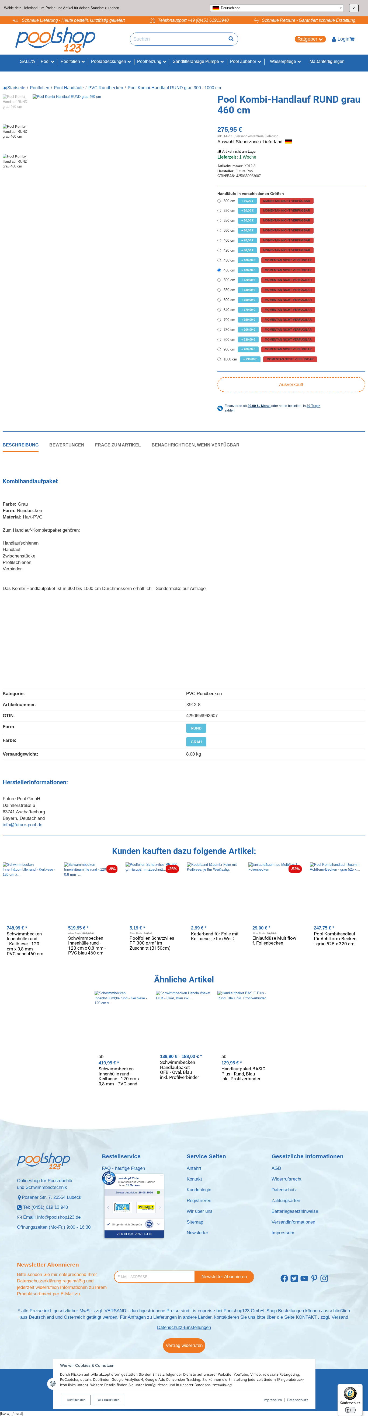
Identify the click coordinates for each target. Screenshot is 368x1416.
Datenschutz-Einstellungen (184, 1327)
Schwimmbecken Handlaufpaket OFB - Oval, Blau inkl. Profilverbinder (179, 1070)
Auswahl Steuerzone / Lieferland (250, 141)
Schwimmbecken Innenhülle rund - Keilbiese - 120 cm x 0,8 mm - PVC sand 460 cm (25, 943)
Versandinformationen (293, 1222)
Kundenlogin (199, 1189)
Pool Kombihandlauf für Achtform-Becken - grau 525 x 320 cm (335, 938)
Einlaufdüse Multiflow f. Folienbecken (274, 940)
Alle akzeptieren (108, 1399)
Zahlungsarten (286, 1200)
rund (196, 728)
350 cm (267, 221)
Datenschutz (297, 1400)
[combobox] (277, 8)
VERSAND (115, 1310)
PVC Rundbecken (204, 693)
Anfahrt (194, 1168)
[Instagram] (324, 1279)
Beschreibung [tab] (21, 444)
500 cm (268, 280)
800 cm (268, 340)
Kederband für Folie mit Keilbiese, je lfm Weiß (215, 936)
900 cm (268, 349)
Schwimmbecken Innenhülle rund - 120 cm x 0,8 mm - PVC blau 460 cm (87, 945)
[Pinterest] (314, 1279)
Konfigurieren (76, 1399)
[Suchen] (231, 39)
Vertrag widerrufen (184, 1345)
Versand (340, 1317)
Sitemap (195, 1222)
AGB (276, 1168)
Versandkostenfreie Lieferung (257, 136)
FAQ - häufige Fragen (123, 1168)
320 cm (267, 211)
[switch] (350, 1410)
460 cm (268, 270)
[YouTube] (304, 1279)
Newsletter (197, 1232)
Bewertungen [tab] (66, 444)
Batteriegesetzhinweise (295, 1211)
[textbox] (276, 8)
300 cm (267, 201)
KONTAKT (306, 1317)
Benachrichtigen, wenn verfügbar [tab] (195, 444)
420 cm (267, 250)
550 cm (268, 290)
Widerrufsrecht (286, 1179)
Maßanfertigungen (327, 61)
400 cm (267, 240)
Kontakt (194, 1179)
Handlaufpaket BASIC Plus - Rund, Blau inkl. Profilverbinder (243, 1073)
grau (196, 742)
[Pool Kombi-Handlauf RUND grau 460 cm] (107, 168)
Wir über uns (200, 1211)
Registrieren (199, 1200)
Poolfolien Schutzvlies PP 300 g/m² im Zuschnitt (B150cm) (152, 943)
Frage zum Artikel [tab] (118, 444)
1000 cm (269, 359)
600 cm (268, 300)
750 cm (268, 330)
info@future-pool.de (22, 824)
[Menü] (359, 1387)
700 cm (268, 320)
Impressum (272, 1400)
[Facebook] (284, 1279)
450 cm (268, 260)
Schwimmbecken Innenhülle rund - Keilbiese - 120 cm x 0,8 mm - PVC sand (119, 1076)
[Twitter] (294, 1279)
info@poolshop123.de (59, 1217)
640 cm (268, 310)
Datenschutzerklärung (39, 1280)
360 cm (267, 230)
